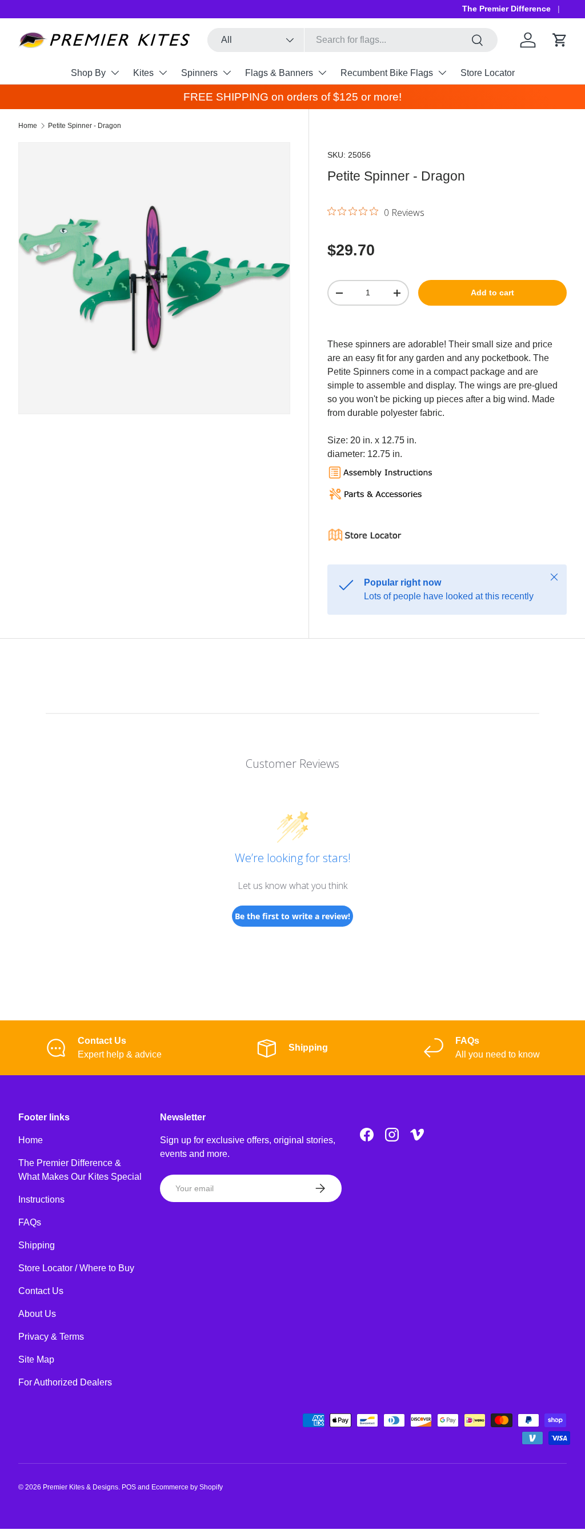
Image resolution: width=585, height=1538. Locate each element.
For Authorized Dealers (65, 1382)
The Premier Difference (506, 8)
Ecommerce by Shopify (187, 1487)
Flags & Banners (279, 73)
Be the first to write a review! (292, 916)
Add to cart (492, 292)
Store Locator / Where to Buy (76, 1268)
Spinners (199, 73)
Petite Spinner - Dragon (84, 126)
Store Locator (487, 73)
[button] (559, 40)
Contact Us (40, 1291)
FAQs (29, 1222)
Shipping (36, 1245)
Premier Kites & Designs (80, 1487)
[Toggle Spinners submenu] (227, 72)
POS (129, 1487)
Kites (143, 73)
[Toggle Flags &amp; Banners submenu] (322, 72)
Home (27, 126)
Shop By (88, 73)
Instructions (41, 1199)
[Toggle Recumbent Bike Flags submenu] (442, 72)
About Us (37, 1314)
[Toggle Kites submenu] (163, 72)
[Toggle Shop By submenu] (115, 72)
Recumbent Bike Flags (386, 73)
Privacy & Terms (51, 1336)
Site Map (36, 1359)
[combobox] (352, 40)
